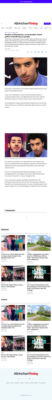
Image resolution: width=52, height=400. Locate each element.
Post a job (27, 382)
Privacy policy (42, 382)
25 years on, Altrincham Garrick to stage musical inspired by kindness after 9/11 (12, 256)
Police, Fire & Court (13, 32)
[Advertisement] (26, 12)
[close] (50, 2)
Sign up (8, 382)
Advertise (17, 382)
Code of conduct (34, 382)
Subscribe (47, 23)
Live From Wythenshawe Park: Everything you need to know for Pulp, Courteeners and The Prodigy (38, 287)
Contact (22, 382)
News (6, 32)
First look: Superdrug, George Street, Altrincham (12, 286)
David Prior (7, 48)
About (12, 382)
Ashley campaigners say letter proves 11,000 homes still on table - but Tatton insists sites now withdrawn (38, 257)
